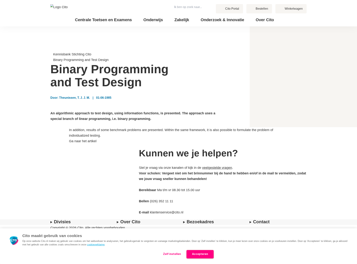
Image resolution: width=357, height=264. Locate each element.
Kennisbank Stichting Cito (72, 54)
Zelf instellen (172, 254)
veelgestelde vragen (217, 168)
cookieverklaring (95, 244)
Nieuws (287, 17)
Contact (288, 17)
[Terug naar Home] (59, 13)
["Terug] (52, 49)
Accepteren (200, 254)
